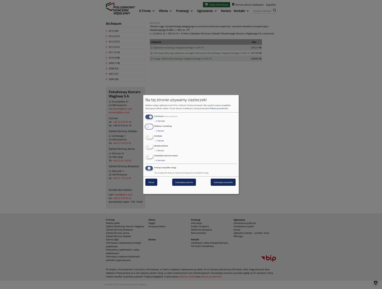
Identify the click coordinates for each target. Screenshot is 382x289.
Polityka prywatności (219, 108)
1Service (159, 130)
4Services (159, 160)
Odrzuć (151, 182)
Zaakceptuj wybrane (184, 182)
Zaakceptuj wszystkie (223, 182)
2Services (159, 120)
